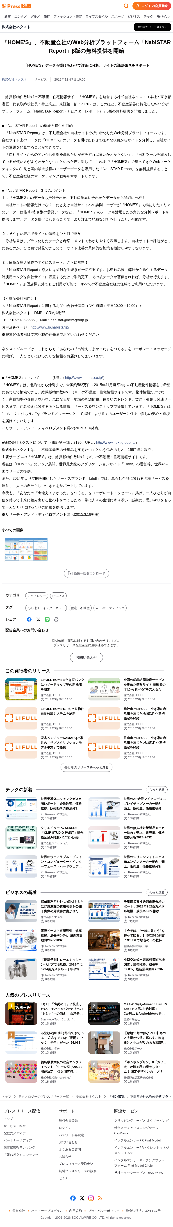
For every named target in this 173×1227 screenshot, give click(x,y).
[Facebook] (29, 619)
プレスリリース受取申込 (76, 1164)
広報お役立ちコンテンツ (21, 1155)
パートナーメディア (18, 1140)
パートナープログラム (47, 1211)
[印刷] (56, 619)
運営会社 (18, 1211)
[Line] (47, 619)
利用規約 (75, 1211)
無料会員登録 (68, 1120)
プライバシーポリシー (104, 1211)
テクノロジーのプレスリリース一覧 (43, 1096)
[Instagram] (91, 1198)
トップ (6, 1096)
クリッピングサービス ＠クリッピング (141, 1120)
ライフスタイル (97, 16)
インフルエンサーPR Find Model (137, 1140)
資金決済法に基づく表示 (143, 1211)
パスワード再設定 (71, 1135)
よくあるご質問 (70, 1149)
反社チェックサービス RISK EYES (138, 1173)
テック (148, 16)
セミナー (65, 1178)
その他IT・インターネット (46, 608)
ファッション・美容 (68, 16)
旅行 (47, 16)
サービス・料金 (15, 1126)
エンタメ (20, 16)
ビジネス (133, 16)
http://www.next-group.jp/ (115, 442)
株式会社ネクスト (14, 79)
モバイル (163, 16)
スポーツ (117, 16)
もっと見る (157, 789)
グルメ (35, 16)
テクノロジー (36, 596)
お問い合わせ (86, 657)
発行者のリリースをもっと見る (86, 767)
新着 (8, 16)
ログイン (65, 1128)
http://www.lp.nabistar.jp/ (50, 327)
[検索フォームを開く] (126, 6)
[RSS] (100, 1198)
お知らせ (65, 1156)
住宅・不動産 (80, 608)
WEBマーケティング (110, 608)
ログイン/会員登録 (154, 6)
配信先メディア (15, 1133)
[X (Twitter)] (38, 619)
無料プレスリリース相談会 (78, 1171)
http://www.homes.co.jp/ (84, 378)
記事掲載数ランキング (19, 1147)
